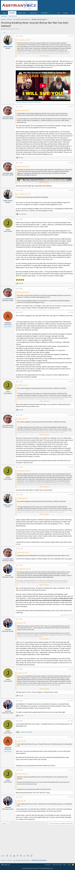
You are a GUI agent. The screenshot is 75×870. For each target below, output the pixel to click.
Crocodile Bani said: (22, 40)
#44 (72, 770)
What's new (22, 13)
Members (44, 13)
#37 (72, 548)
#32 (72, 312)
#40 (72, 669)
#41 (72, 700)
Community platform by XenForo (37, 868)
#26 (72, 36)
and (26, 732)
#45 (72, 797)
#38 (72, 565)
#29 (72, 190)
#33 (72, 381)
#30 (72, 219)
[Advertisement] (37, 840)
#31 (72, 288)
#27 (72, 106)
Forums (12, 13)
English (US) (6, 865)
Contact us (48, 865)
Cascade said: (21, 673)
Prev (4, 32)
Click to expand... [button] (44, 56)
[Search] (72, 13)
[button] (27, 13)
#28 (72, 163)
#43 (72, 737)
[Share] (69, 36)
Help (64, 865)
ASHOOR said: (21, 385)
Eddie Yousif (5, 29)
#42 (72, 721)
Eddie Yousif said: (22, 110)
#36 (72, 494)
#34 (72, 415)
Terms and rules (57, 865)
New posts (4, 16)
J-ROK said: (20, 623)
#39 (72, 619)
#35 (72, 467)
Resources (33, 13)
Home (4, 13)
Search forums (13, 16)
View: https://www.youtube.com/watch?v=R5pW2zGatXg (28, 102)
